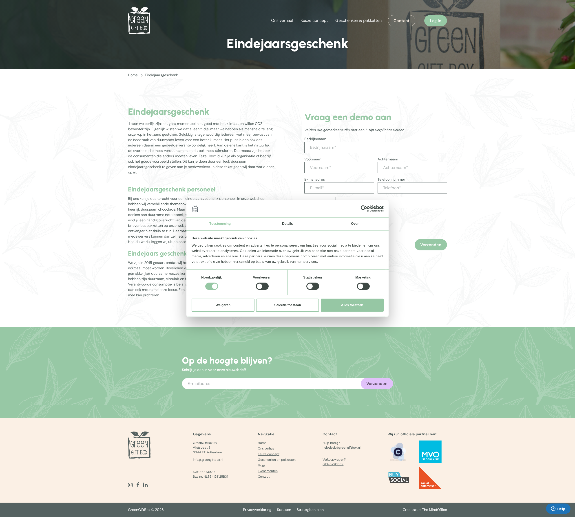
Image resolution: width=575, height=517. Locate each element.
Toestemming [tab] (220, 223)
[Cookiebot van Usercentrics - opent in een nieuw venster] (364, 208)
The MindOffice (434, 509)
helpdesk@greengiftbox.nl (341, 447)
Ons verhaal (282, 20)
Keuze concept (314, 20)
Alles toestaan (352, 305)
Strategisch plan (310, 509)
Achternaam (388, 159)
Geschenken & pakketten (358, 20)
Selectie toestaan (287, 305)
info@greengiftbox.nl (208, 460)
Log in (435, 20)
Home (133, 75)
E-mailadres (314, 179)
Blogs (261, 465)
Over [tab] (355, 223)
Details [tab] (287, 223)
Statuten (284, 509)
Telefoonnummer (391, 179)
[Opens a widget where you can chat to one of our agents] (558, 509)
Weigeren (223, 305)
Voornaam (312, 159)
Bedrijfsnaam (315, 139)
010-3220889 (333, 464)
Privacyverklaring (257, 509)
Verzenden (430, 244)
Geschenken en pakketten (277, 460)
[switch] (262, 286)
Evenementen (268, 471)
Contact (402, 20)
